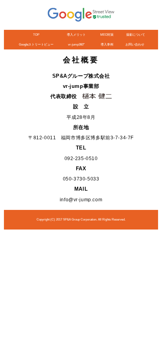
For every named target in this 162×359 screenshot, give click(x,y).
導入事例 (107, 44)
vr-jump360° (76, 44)
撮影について (135, 34)
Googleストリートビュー (36, 44)
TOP (36, 34)
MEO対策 (107, 34)
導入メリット (76, 34)
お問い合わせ (134, 44)
